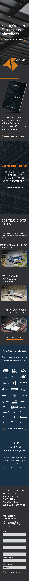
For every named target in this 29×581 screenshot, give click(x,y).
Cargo (4, 544)
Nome (4, 531)
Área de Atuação (7, 564)
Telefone (5, 551)
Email (4, 538)
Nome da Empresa (8, 558)
